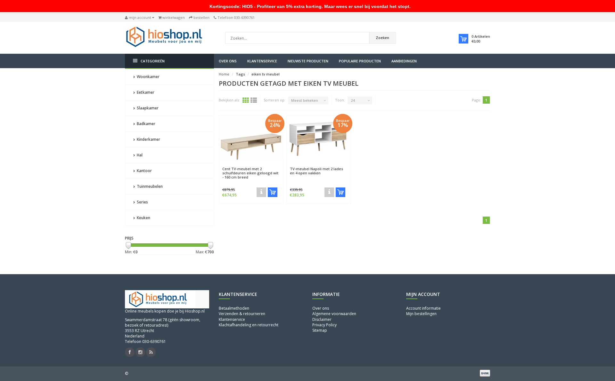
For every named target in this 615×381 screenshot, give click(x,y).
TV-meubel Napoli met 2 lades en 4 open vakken (316, 170)
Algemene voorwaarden (334, 313)
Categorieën (153, 61)
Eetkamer (145, 92)
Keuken (143, 217)
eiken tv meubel (265, 74)
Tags (240, 74)
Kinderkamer (148, 139)
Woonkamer (148, 76)
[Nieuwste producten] (151, 352)
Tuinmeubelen (149, 186)
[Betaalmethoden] (485, 373)
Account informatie (423, 308)
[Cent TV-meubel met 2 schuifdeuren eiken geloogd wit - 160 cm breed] (251, 139)
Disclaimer (322, 319)
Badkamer (145, 123)
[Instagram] (140, 352)
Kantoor (144, 170)
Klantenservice (262, 61)
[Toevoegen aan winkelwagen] (272, 192)
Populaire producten (360, 61)
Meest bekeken (304, 100)
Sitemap (319, 330)
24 (353, 100)
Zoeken (382, 37)
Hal (139, 155)
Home (224, 74)
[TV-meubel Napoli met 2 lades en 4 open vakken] (319, 139)
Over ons (228, 61)
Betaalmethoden (234, 308)
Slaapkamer (147, 108)
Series (142, 202)
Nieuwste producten (308, 61)
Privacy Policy (324, 325)
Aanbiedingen (404, 61)
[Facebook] (130, 352)
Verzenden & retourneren (242, 313)
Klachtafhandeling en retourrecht (248, 325)
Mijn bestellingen (421, 313)
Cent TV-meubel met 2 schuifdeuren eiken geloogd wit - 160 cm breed (250, 172)
